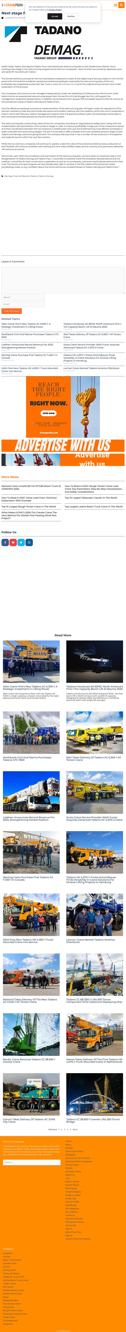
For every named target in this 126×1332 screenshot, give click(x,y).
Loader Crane (9, 1283)
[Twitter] (21, 542)
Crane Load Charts (74, 1151)
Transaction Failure (74, 1222)
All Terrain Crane (73, 1171)
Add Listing (71, 1188)
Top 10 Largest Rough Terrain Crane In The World (28, 506)
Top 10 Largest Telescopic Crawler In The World (91, 497)
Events (6, 1267)
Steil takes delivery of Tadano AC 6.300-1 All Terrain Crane (93, 758)
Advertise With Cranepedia (78, 1161)
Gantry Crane (9, 1270)
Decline (71, 16)
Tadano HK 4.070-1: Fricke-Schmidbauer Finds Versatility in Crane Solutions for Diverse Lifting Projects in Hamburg (89, 358)
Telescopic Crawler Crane (15, 1314)
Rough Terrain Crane (13, 1310)
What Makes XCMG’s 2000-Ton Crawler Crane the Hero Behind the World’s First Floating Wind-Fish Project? (29, 515)
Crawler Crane (9, 1263)
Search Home (72, 1181)
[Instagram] (29, 542)
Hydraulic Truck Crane (13, 1277)
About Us (70, 1175)
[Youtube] (13, 542)
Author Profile (72, 1202)
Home (68, 1141)
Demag (8, 176)
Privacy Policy (55, 10)
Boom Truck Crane (12, 1260)
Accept (55, 16)
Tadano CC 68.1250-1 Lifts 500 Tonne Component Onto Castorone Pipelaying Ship (94, 1000)
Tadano (33, 176)
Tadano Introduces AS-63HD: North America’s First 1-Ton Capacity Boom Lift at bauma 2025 (92, 325)
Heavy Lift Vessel (11, 1273)
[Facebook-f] (5, 542)
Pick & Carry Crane (12, 1304)
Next (75, 1129)
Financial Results (21, 176)
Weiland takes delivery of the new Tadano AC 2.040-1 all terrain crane (30, 1000)
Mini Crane (8, 1287)
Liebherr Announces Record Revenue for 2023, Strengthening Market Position (27, 346)
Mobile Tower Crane (12, 1293)
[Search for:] (32, 1162)
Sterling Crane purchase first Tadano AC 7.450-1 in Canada (28, 878)
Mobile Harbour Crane (13, 1290)
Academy (7, 1253)
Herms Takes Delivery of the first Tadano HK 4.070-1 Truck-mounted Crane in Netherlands (94, 1060)
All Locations (71, 1212)
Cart (67, 1178)
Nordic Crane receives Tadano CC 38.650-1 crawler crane (29, 1060)
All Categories (72, 1208)
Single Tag (70, 1198)
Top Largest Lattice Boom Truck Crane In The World (93, 506)
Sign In (68, 1229)
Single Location (73, 1195)
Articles (69, 1148)
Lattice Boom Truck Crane (15, 1280)
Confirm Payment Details (77, 1239)
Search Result (72, 1185)
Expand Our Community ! (78, 1158)
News (68, 1145)
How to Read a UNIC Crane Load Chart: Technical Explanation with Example (29, 499)
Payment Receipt (74, 1218)
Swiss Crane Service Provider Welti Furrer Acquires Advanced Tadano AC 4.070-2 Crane (91, 346)
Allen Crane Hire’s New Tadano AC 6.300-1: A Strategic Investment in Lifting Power (26, 325)
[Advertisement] (63, 217)
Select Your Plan (73, 1232)
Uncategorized (10, 1320)
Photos (68, 1168)
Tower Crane (9, 1317)
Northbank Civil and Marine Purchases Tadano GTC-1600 (27, 758)
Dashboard (70, 1205)
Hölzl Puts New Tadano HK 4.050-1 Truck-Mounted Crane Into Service (28, 941)
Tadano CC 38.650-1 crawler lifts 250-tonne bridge (93, 1120)
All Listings (70, 1225)
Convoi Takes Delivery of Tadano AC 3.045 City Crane (29, 1120)
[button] (115, 5)
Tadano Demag (45, 176)
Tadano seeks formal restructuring (62, 84)
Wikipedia (70, 1155)
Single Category (73, 1192)
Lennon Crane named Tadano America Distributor (91, 368)
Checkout (70, 1215)
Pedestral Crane (10, 1300)
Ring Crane (8, 1307)
